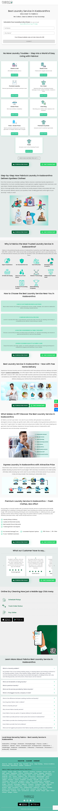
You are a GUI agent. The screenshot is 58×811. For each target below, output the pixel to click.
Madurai (4, 789)
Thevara (39, 744)
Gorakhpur (5, 775)
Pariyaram (31, 786)
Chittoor (17, 779)
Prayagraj (49, 787)
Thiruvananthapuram (7, 786)
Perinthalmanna (12, 789)
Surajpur (4, 784)
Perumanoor (48, 747)
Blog (20, 764)
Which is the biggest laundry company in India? (17, 693)
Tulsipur (20, 771)
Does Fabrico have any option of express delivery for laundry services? (22, 713)
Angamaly (4, 776)
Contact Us (28, 765)
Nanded (38, 790)
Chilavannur (31, 747)
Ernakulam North (37, 745)
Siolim (31, 781)
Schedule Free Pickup (21, 164)
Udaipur (53, 790)
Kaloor (18, 745)
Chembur (39, 789)
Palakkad (28, 783)
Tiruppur (47, 783)
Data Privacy (14, 765)
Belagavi (10, 792)
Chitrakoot (32, 771)
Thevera (15, 776)
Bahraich (39, 775)
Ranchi (48, 786)
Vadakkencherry (28, 787)
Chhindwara (5, 781)
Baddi (44, 784)
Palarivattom (47, 745)
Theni (21, 787)
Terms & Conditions (49, 764)
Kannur (47, 776)
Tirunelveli (33, 789)
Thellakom (21, 776)
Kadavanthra (6, 744)
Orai (53, 771)
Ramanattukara (17, 778)
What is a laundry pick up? (10, 705)
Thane (43, 786)
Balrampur (25, 771)
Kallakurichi (36, 787)
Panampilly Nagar (31, 744)
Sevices (10, 764)
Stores (31, 764)
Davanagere (17, 784)
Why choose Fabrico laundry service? (13, 709)
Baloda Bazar (34, 783)
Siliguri (9, 787)
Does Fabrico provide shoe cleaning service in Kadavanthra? (19, 720)
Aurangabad (47, 781)
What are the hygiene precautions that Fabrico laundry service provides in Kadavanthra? (28, 728)
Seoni (18, 789)
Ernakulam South (26, 745)
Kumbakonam (25, 790)
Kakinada (49, 784)
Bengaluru (21, 781)
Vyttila (45, 744)
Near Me (16, 764)
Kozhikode (39, 771)
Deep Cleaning (38, 764)
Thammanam (40, 747)
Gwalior (45, 779)
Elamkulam (21, 744)
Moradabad (15, 787)
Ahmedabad (21, 783)
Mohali (23, 789)
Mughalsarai (14, 773)
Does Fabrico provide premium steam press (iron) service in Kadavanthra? (23, 717)
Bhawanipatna (18, 786)
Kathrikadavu (23, 747)
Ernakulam (5, 778)
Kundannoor (5, 745)
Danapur (32, 790)
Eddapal (50, 775)
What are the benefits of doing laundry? (14, 682)
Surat (19, 790)
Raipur (29, 775)
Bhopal (43, 790)
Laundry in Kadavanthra (13, 372)
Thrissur (36, 773)
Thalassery (31, 784)
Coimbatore (41, 778)
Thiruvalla (35, 779)
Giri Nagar (14, 744)
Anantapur (10, 779)
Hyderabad (14, 783)
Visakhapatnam (38, 781)
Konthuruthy (5, 749)
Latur (10, 776)
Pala (26, 776)
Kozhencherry (31, 776)
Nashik (52, 783)
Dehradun (37, 786)
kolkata (4, 783)
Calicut (25, 786)
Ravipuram (14, 747)
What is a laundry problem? (11, 668)
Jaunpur (10, 771)
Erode (27, 781)
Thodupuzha (38, 784)
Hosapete (29, 779)
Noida (14, 771)
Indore (16, 781)
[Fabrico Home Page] (7, 2)
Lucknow (20, 773)
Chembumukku (28, 773)
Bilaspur (25, 775)
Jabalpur (4, 779)
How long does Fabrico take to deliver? (13, 702)
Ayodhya (4, 787)
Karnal (27, 789)
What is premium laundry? (10, 685)
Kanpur (8, 773)
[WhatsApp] (56, 401)
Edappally (41, 773)
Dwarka (15, 792)
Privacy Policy (6, 765)
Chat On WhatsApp (49, 164)
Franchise (25, 764)
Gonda (34, 775)
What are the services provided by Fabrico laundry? (18, 689)
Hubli (41, 779)
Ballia (3, 773)
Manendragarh (40, 776)
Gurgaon (4, 771)
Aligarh (44, 775)
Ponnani (45, 789)
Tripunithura (48, 773)
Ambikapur (23, 779)
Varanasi (19, 775)
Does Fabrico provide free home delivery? (14, 724)
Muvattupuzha (6, 790)
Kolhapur (4, 792)
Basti (49, 771)
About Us (4, 764)
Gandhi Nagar (6, 747)
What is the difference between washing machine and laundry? (20, 698)
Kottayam (43, 787)
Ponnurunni (13, 749)
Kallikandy (24, 784)
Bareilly (47, 778)
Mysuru (11, 781)
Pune (8, 783)
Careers (21, 765)
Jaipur (47, 790)
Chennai (45, 771)
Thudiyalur (14, 790)
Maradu (12, 745)
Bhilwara (41, 783)
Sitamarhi (10, 784)
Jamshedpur (33, 778)
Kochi (10, 778)
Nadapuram (25, 778)
